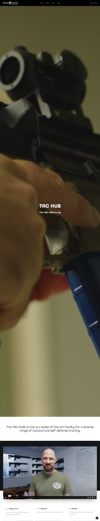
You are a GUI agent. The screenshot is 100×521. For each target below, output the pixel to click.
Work (47, 3)
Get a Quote (94, 3)
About (53, 3)
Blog (59, 3)
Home (42, 3)
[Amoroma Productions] (10, 3)
